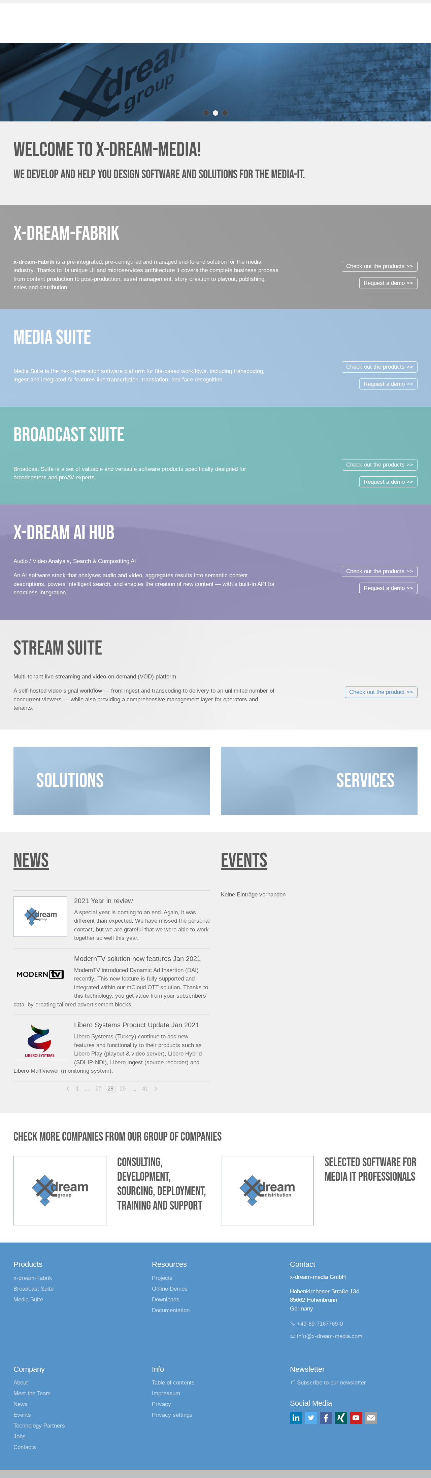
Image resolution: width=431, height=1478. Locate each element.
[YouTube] (356, 1418)
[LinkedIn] (296, 1418)
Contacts (24, 1447)
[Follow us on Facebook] (326, 1418)
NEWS (31, 860)
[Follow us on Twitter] (311, 1418)
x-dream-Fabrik (32, 1278)
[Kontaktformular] (371, 1418)
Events (22, 1415)
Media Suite (28, 1299)
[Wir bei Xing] (341, 1418)
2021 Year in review (103, 900)
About (20, 1382)
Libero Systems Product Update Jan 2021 (136, 1025)
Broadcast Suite (33, 1289)
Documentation (171, 1310)
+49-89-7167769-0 (320, 1324)
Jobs (19, 1436)
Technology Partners (39, 1425)
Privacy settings (172, 1415)
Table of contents (173, 1382)
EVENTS (244, 860)
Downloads (165, 1299)
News (20, 1404)
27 (98, 1088)
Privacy (161, 1404)
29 (123, 1088)
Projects (162, 1278)
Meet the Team (32, 1393)
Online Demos (170, 1289)
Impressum (166, 1393)
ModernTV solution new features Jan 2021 (137, 958)
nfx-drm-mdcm (330, 1336)
